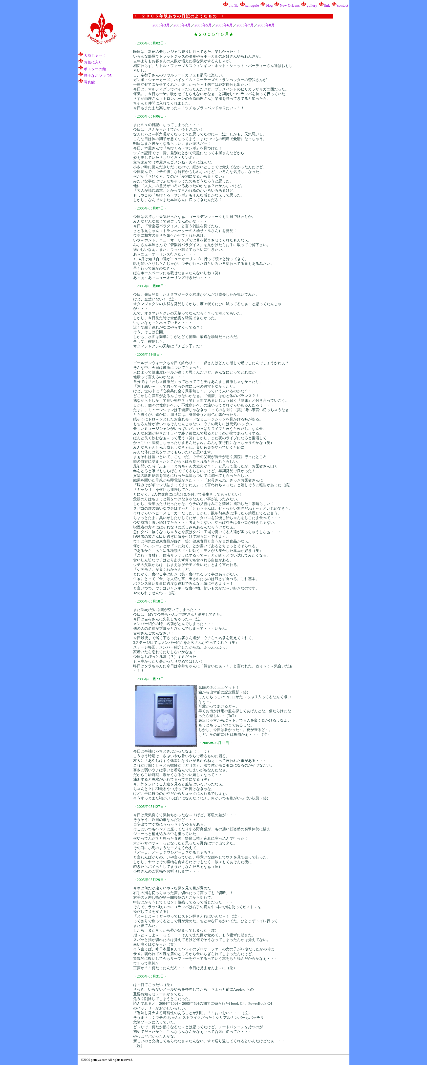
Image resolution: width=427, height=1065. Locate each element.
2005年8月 (266, 25)
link (327, 5)
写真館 (89, 82)
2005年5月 (203, 25)
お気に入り (93, 62)
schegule (252, 5)
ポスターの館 (95, 69)
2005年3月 (161, 25)
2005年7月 (245, 25)
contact (342, 5)
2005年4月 (182, 25)
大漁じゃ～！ (95, 56)
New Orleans (290, 5)
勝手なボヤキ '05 (98, 76)
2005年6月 (224, 25)
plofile (233, 5)
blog (269, 5)
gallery (312, 5)
